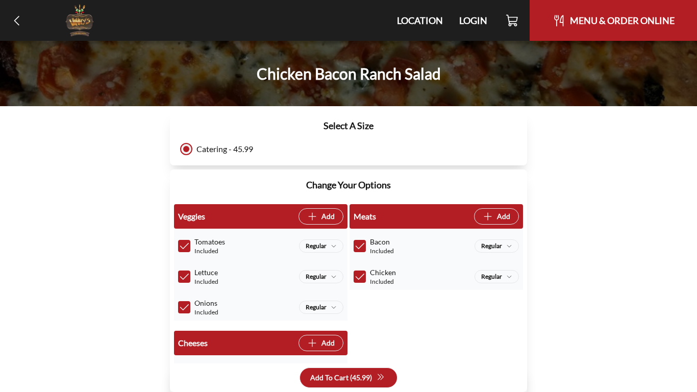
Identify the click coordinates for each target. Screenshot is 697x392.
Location (420, 20)
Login (473, 20)
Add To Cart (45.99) (341, 377)
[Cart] (512, 20)
